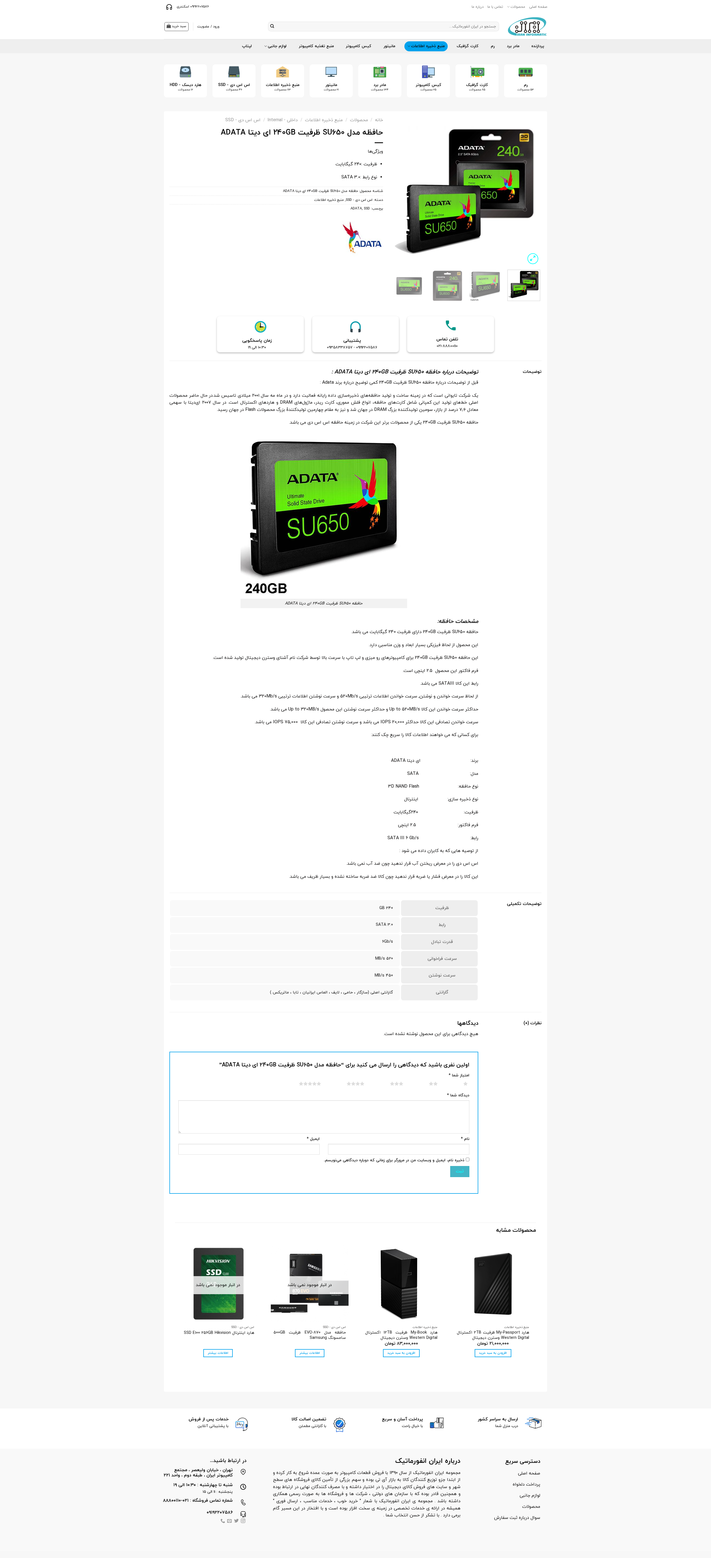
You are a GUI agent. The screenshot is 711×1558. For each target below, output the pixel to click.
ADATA (356, 208)
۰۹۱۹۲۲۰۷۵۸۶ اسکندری (192, 6)
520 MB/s (384, 959)
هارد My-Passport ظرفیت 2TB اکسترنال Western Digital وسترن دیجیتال (493, 1335)
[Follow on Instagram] (243, 1521)
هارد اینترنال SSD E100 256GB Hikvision (219, 1333)
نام (465, 1139)
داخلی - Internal (282, 120)
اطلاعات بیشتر (309, 1353)
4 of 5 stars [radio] (349, 1083)
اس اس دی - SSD (243, 120)
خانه (379, 120)
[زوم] (532, 258)
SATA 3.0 (384, 925)
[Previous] (535, 85)
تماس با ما (495, 6)
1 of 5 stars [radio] (458, 1083)
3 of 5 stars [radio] (390, 1083)
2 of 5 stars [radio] (426, 1083)
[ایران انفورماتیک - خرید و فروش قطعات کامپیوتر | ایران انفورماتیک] (527, 26)
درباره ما (478, 6)
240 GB (386, 908)
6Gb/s (387, 942)
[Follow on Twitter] (236, 1521)
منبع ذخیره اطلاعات (428, 46)
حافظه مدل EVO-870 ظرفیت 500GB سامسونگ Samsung (310, 1335)
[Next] (172, 85)
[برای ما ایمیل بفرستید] (229, 1521)
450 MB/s (384, 975)
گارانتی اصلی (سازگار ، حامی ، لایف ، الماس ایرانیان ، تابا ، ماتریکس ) (331, 992)
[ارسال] (272, 26)
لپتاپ (247, 46)
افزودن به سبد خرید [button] (493, 1353)
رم (493, 46)
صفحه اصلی (538, 6)
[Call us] (223, 1521)
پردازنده (537, 46)
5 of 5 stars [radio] (303, 1083)
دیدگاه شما (458, 1095)
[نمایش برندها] (362, 237)
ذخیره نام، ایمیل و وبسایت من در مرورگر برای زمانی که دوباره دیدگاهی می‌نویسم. (394, 1160)
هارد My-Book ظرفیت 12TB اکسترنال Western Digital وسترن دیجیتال (401, 1335)
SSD (367, 208)
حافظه (446, 621)
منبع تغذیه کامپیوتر (316, 46)
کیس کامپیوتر (358, 46)
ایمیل (313, 1139)
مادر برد (513, 46)
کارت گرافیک (468, 46)
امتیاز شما (459, 1075)
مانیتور (389, 46)
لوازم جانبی (277, 46)
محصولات (517, 6)
